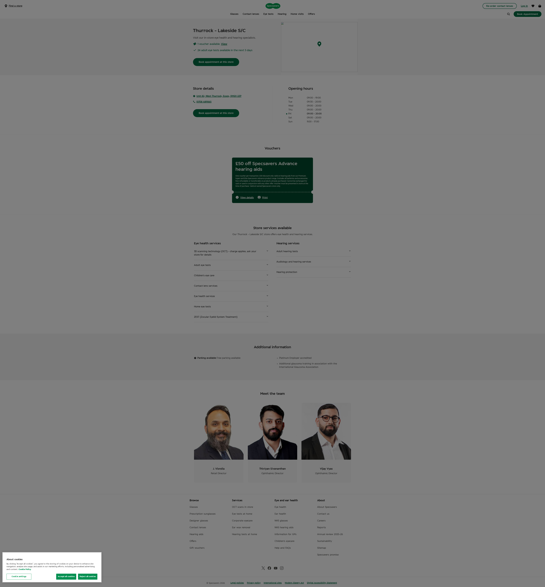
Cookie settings (19, 576)
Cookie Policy (25, 569)
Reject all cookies (88, 576)
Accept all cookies (66, 576)
